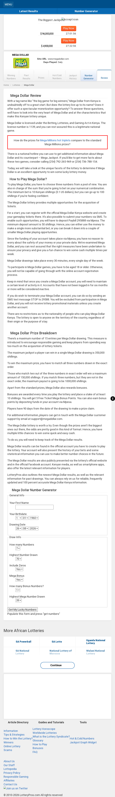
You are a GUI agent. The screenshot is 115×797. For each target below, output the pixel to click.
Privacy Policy (12, 772)
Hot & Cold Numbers (82, 738)
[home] (60, 5)
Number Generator (86, 11)
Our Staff (9, 765)
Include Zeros (17, 565)
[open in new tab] (16, 788)
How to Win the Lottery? (18, 738)
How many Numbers (21, 544)
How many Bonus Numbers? (26, 586)
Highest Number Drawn (23, 555)
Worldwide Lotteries (45, 732)
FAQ (35, 752)
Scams (8, 750)
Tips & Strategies (14, 734)
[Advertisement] (57, 696)
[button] (110, 4)
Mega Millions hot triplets (55, 140)
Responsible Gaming (16, 776)
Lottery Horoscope (44, 728)
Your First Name (19, 502)
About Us (9, 761)
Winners (8, 742)
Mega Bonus (16, 575)
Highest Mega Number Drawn (27, 596)
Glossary (38, 740)
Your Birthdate (18, 514)
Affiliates (9, 780)
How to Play (40, 744)
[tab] (11, 75)
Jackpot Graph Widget (83, 742)
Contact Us (10, 784)
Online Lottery (12, 746)
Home (6, 85)
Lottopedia (10, 768)
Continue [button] (56, 665)
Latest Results (28, 11)
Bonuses (38, 748)
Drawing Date (17, 524)
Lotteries (16, 85)
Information (11, 730)
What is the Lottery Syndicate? (51, 736)
